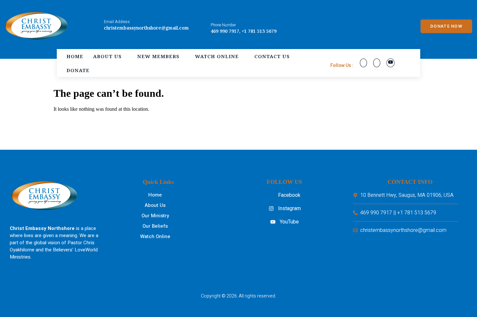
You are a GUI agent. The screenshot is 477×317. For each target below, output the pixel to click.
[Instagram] (376, 62)
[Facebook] (363, 62)
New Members (158, 56)
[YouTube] (390, 62)
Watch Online (217, 56)
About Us (107, 56)
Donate (78, 70)
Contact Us (272, 56)
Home (75, 56)
